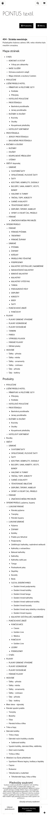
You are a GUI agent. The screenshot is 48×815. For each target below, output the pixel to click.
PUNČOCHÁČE (17, 624)
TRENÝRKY (16, 236)
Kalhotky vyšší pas (18, 560)
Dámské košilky (12, 731)
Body (13, 579)
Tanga (13, 564)
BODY (13, 300)
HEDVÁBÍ (10, 350)
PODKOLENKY (17, 651)
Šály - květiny (14, 373)
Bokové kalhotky (18, 552)
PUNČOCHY (16, 312)
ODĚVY (9, 442)
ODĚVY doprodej (13, 163)
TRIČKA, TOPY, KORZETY (21, 198)
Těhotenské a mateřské (19, 773)
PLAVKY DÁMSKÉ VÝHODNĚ (20, 319)
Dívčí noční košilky (16, 750)
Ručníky (14, 118)
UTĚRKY (12, 160)
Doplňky (14, 571)
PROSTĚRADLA (15, 102)
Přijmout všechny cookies (29, 809)
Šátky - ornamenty (16, 361)
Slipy (11, 719)
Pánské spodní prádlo (15, 708)
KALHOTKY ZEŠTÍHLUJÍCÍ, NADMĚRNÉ (27, 266)
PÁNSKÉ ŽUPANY (18, 239)
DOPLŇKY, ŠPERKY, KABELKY (23, 209)
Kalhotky (15, 556)
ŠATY (13, 179)
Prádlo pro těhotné (19, 537)
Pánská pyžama (17, 510)
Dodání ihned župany (23, 613)
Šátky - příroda (15, 354)
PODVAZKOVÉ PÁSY (19, 289)
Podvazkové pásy (18, 567)
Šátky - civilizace (16, 365)
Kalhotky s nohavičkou (20, 548)
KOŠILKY (14, 255)
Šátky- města (14, 357)
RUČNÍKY (12, 148)
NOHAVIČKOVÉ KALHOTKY (22, 270)
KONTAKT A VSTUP (17, 61)
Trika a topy (11, 727)
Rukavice (12, 769)
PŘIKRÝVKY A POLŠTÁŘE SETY (21, 87)
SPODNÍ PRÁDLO (13, 224)
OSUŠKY (12, 152)
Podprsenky (16, 541)
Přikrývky (15, 95)
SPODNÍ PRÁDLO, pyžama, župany (20, 503)
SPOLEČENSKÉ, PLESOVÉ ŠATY (24, 175)
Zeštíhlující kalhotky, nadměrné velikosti (28, 544)
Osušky (14, 122)
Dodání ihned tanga (22, 594)
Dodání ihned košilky (22, 590)
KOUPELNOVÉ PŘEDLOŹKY (20, 156)
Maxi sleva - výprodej (15, 704)
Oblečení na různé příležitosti (18, 758)
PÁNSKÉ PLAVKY (16, 342)
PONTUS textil (18, 13)
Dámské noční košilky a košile (21, 739)
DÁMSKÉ (12, 167)
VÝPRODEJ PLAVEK (17, 338)
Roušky (9, 438)
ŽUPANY (14, 251)
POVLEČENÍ (11, 80)
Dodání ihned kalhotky (23, 598)
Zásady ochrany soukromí (29, 802)
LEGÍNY (14, 647)
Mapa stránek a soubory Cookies (22, 76)
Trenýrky (14, 514)
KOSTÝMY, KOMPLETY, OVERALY (25, 182)
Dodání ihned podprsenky (24, 586)
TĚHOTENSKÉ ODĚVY (20, 205)
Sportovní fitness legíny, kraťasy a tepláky (26, 761)
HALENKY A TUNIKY (19, 194)
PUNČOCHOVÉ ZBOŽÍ (17, 308)
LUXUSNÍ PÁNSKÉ (16, 506)
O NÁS (9, 57)
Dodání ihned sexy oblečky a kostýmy (29, 609)
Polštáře (14, 91)
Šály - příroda (14, 369)
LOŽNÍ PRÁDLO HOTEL (15, 83)
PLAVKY (9, 316)
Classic (16, 628)
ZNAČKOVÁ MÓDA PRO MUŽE (23, 220)
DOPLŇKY (15, 293)
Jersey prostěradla (18, 110)
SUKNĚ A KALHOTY (19, 201)
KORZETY (15, 297)
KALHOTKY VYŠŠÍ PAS (20, 281)
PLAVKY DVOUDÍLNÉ (17, 327)
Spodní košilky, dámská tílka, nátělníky (25, 746)
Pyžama (14, 526)
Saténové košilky (18, 742)
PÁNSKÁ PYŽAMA (18, 232)
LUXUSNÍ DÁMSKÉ (16, 522)
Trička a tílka (14, 754)
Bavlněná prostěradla (20, 106)
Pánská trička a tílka (17, 723)
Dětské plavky (14, 346)
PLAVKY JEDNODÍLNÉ (18, 323)
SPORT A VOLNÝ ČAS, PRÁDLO (24, 213)
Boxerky (12, 716)
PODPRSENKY (17, 262)
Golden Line (19, 632)
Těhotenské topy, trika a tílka (23, 777)
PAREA (12, 335)
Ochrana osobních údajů (19, 72)
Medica (17, 636)
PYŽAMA (15, 247)
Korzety (14, 575)
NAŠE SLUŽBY (15, 68)
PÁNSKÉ (12, 217)
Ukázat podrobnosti (10, 808)
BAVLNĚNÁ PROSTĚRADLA (20, 140)
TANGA (14, 285)
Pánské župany (17, 518)
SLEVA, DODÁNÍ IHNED (21, 583)
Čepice (11, 765)
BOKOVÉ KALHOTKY (19, 274)
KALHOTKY (15, 277)
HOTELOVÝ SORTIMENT (19, 129)
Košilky (14, 533)
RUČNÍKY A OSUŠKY (17, 114)
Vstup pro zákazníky (19, 64)
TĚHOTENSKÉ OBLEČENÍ (21, 484)
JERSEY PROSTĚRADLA (18, 137)
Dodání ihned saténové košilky (26, 602)
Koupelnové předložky (20, 125)
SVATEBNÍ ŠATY (18, 171)
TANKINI (12, 331)
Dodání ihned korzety (23, 605)
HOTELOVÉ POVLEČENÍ (18, 99)
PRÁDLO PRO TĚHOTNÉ (21, 258)
